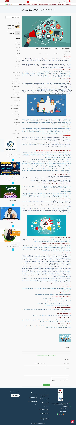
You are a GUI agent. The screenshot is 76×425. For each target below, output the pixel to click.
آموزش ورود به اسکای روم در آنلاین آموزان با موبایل (43, 403)
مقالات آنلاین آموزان (52, 4)
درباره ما (20, 4)
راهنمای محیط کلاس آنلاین (44, 413)
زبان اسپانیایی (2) (17, 58)
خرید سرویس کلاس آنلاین (43, 4)
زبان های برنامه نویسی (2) (16, 86)
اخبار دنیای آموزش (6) (17, 119)
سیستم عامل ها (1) (17, 103)
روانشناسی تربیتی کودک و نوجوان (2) (14, 78)
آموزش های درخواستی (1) (16, 114)
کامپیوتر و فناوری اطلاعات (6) (15, 108)
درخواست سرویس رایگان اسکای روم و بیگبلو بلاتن (44, 419)
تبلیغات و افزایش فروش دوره (32, 401)
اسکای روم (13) (18, 47)
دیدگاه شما (67, 368)
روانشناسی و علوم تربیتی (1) (16, 80)
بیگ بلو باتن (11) (17, 44)
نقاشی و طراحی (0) (17, 100)
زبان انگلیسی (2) (17, 67)
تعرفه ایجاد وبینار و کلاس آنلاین (33, 398)
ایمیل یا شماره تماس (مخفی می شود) (40, 363)
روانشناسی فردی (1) (17, 75)
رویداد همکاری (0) (17, 111)
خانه (53, 9)
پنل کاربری (7, 1)
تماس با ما (35, 404)
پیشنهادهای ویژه (34, 4)
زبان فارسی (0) (18, 53)
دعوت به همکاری (45, 406)
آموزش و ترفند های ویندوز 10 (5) (15, 105)
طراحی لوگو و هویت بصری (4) (15, 97)
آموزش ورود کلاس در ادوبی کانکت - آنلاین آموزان (44, 395)
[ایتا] (11, 4)
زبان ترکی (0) (18, 50)
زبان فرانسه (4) (18, 64)
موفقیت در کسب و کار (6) (16, 89)
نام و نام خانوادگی (66, 363)
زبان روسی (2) (18, 61)
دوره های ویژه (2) (17, 130)
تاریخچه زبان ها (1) (17, 69)
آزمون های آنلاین (61, 4)
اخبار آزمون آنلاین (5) (17, 122)
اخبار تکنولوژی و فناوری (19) (16, 116)
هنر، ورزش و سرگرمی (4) (16, 133)
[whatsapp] (6, 4)
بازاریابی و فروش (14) (17, 92)
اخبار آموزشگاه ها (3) (17, 125)
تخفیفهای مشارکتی (26, 4)
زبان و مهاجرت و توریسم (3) (16, 72)
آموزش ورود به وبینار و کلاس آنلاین (43, 399)
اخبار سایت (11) (18, 128)
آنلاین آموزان (35, 423)
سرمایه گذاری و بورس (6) (16, 83)
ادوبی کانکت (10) (17, 42)
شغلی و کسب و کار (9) (16, 94)
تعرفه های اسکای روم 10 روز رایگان (43, 410)
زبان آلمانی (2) (18, 56)
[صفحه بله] (9, 4)
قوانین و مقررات (45, 416)
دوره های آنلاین (68, 4)
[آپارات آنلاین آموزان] (8, 4)
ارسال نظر (46, 384)
